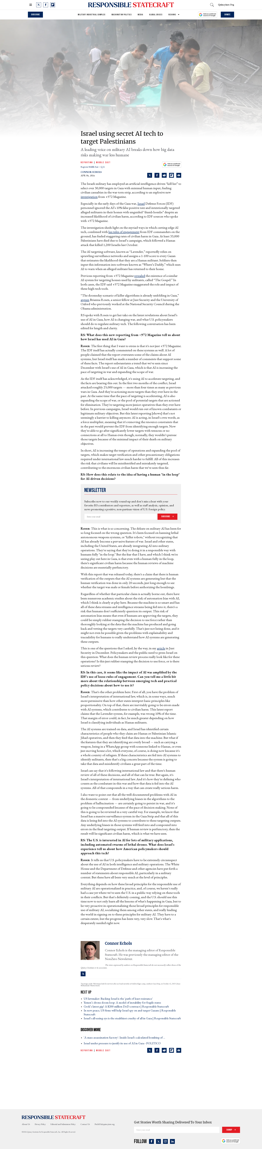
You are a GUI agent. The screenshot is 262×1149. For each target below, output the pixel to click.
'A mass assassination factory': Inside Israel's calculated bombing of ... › (125, 1037)
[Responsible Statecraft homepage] (54, 1117)
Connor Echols (91, 172)
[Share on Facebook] (157, 175)
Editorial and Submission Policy (63, 1124)
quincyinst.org (226, 4)
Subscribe (35, 14)
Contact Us (85, 1124)
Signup (229, 1129)
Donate (227, 14)
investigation (89, 197)
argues (85, 300)
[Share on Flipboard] (171, 175)
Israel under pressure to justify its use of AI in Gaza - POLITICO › (123, 1043)
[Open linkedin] (172, 1141)
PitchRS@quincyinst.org (104, 1124)
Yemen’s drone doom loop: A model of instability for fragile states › (123, 1002)
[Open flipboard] (52, 4)
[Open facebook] (45, 4)
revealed (139, 276)
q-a (103, 166)
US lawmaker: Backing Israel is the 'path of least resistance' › (119, 999)
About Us (26, 1124)
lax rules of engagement (123, 232)
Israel (141, 203)
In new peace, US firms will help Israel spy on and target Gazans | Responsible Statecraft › (130, 1012)
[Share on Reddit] (164, 175)
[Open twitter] (38, 4)
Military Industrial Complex (92, 14)
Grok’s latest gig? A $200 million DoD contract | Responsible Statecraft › (127, 1006)
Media (140, 14)
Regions (172, 14)
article (161, 648)
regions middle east (90, 166)
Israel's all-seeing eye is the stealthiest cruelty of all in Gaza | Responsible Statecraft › (132, 1020)
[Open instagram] (165, 1141)
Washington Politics (122, 14)
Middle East (103, 162)
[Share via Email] (178, 175)
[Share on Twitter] (149, 175)
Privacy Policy (40, 1124)
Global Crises (155, 14)
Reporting (87, 162)
